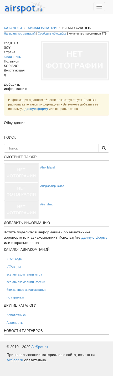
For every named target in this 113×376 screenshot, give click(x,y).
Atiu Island (46, 204)
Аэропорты (15, 323)
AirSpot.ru (39, 347)
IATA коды (14, 267)
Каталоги (13, 28)
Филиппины (13, 57)
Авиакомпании (42, 28)
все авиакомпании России (26, 282)
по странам (15, 297)
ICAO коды (14, 259)
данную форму (36, 109)
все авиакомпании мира (24, 274)
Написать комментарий (19, 33)
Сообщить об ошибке (52, 33)
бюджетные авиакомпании (27, 290)
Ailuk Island (47, 167)
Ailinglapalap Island (52, 185)
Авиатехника (16, 315)
